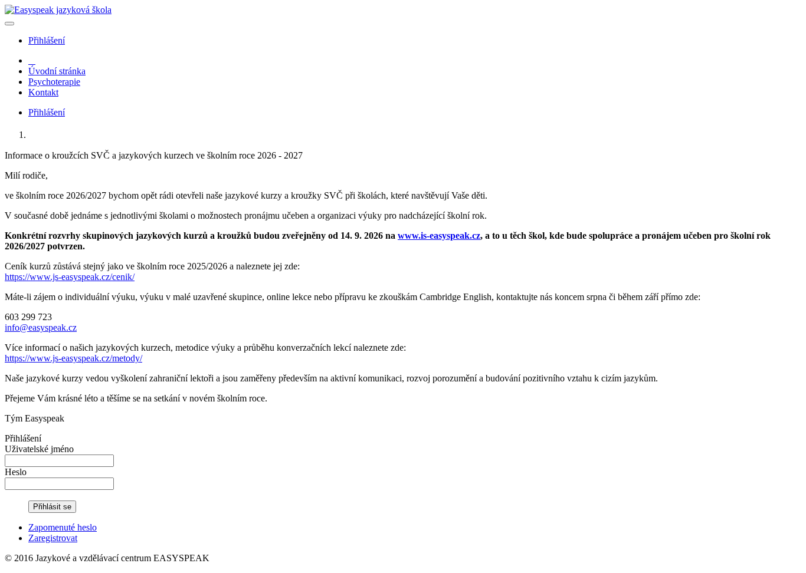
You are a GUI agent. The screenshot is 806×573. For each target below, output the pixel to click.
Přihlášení (46, 40)
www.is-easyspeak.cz (439, 235)
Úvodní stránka (57, 71)
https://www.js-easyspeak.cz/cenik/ (70, 277)
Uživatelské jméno (39, 449)
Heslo (16, 472)
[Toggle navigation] (9, 23)
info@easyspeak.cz (41, 327)
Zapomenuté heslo (62, 527)
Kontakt (43, 92)
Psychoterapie (54, 82)
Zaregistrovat (52, 538)
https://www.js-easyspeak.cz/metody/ (73, 358)
